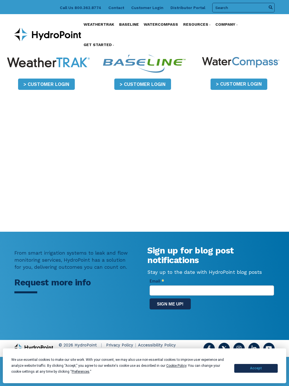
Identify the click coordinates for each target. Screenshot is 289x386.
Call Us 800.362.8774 (80, 7)
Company (225, 24)
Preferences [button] (80, 372)
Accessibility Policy (157, 345)
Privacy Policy (119, 345)
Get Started (98, 44)
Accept (256, 368)
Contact (116, 7)
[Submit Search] (271, 7)
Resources (195, 24)
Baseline (129, 24)
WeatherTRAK (99, 24)
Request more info (52, 282)
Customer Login (147, 7)
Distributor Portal (187, 7)
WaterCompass (161, 24)
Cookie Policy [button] (176, 366)
